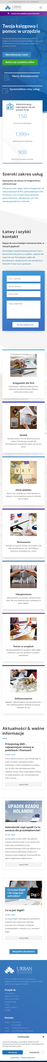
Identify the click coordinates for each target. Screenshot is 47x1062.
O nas (7, 1004)
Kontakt (7, 1010)
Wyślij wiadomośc (25, 324)
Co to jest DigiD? (14, 910)
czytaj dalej (23, 784)
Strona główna (10, 993)
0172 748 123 (16, 1022)
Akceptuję (12, 1052)
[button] (43, 1037)
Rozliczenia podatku (12, 999)
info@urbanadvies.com (19, 2)
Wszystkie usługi (10, 1002)
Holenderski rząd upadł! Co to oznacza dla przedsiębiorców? (22, 829)
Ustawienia (34, 1052)
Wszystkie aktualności (23, 951)
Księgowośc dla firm (12, 996)
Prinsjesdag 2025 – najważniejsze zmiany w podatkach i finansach (19, 747)
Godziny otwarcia (11, 1007)
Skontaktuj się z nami (16, 54)
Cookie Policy (15, 1057)
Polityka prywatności (28, 1057)
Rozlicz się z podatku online (19, 62)
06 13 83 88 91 (16, 1025)
